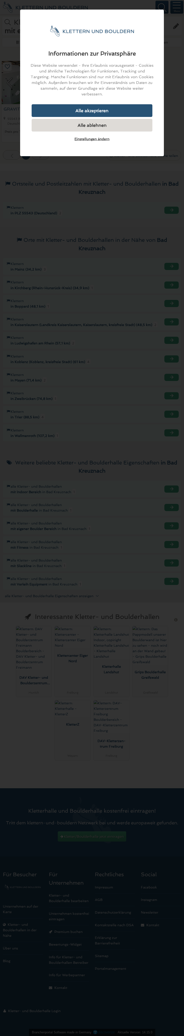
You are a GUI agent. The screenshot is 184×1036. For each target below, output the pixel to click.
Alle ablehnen (92, 125)
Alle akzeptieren (92, 110)
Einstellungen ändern (92, 139)
